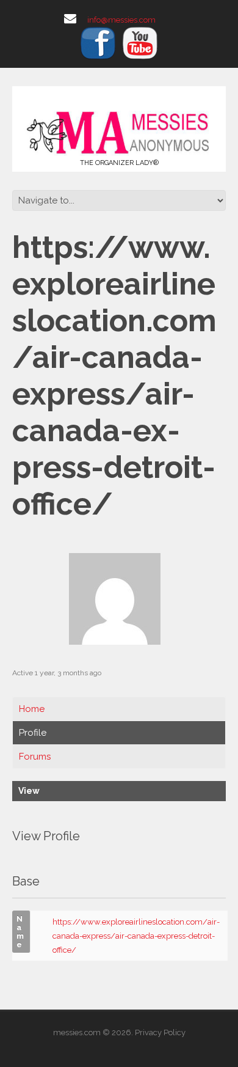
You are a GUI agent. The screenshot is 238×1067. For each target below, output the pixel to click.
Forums (35, 756)
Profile (32, 732)
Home (32, 708)
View (29, 791)
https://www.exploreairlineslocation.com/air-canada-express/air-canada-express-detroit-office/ (136, 936)
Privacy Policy (160, 1032)
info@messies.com (121, 19)
